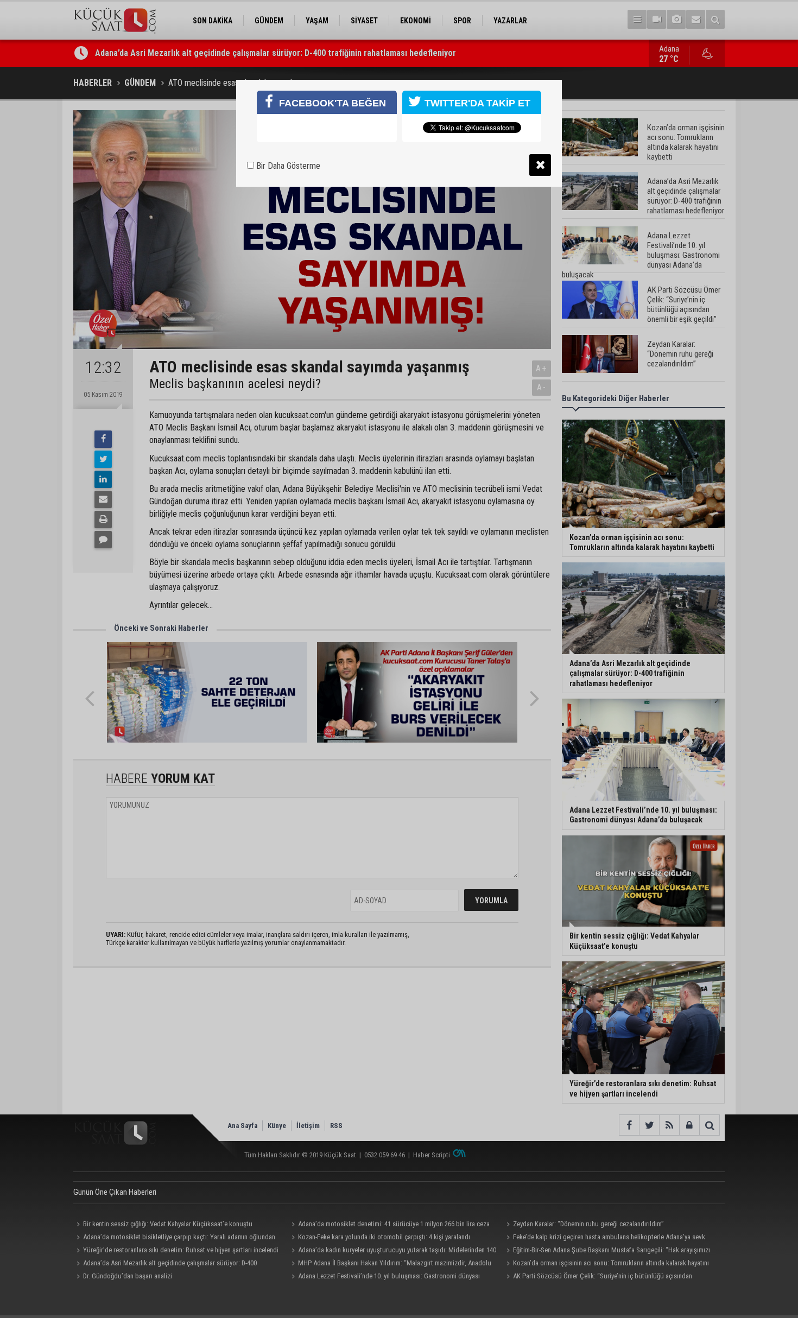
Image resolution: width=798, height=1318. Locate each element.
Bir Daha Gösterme (287, 166)
